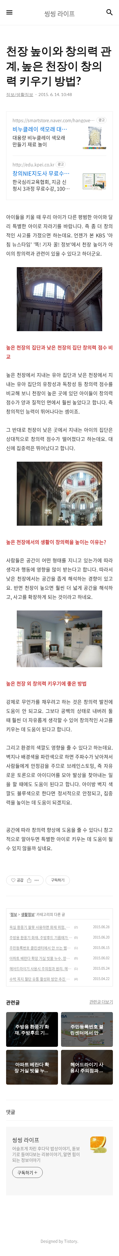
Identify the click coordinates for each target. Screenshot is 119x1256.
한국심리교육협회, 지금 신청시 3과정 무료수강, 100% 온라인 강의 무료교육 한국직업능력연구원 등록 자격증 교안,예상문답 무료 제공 (41, 185)
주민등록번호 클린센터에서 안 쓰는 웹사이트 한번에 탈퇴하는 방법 (40, 948)
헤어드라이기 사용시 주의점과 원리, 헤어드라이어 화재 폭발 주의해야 (40, 969)
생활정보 (27, 914)
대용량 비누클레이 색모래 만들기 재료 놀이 (39, 141)
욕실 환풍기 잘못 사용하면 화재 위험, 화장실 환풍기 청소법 (40, 927)
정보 (13, 914)
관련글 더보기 (101, 1002)
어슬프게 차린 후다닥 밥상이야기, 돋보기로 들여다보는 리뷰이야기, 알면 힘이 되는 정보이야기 (46, 1154)
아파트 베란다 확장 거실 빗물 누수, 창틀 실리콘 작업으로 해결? (40, 958)
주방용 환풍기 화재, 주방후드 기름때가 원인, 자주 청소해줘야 (40, 937)
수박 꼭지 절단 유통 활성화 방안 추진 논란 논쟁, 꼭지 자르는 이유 (40, 979)
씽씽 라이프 (25, 1140)
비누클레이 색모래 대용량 (40, 129)
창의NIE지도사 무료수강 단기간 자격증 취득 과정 (41, 173)
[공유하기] (29, 880)
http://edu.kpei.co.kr (33, 164)
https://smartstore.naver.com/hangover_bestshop (53, 120)
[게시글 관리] (37, 880)
